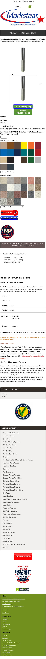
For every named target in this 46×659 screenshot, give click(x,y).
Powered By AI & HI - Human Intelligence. (13, 606)
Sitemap (4, 626)
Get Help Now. (17, 1)
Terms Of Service (7, 655)
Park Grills (6, 538)
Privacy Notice (6, 652)
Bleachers (6, 469)
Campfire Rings (8, 535)
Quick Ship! (6, 439)
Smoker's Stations (9, 532)
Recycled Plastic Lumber (11, 433)
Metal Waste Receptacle (11, 502)
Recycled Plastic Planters (11, 487)
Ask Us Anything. (6, 604)
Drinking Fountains (9, 445)
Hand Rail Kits (7, 448)
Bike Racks (4, 41)
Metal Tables (7, 505)
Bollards (5, 457)
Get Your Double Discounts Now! (11, 601)
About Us (4, 635)
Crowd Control (8, 541)
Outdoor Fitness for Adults (11, 475)
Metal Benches (8, 496)
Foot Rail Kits (7, 451)
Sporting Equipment (9, 517)
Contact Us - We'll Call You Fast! (10, 642)
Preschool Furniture (9, 508)
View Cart (4, 619)
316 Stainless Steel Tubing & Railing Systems (18, 460)
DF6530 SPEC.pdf (10, 260)
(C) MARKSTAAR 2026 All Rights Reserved (13, 599)
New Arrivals (5, 612)
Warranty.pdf (8, 262)
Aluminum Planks (8, 436)
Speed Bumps (7, 526)
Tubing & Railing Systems (11, 442)
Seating (5, 547)
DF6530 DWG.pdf (10, 257)
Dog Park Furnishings (10, 511)
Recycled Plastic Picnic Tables (13, 490)
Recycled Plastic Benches (11, 484)
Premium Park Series (10, 454)
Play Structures (8, 472)
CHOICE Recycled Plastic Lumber (14, 544)
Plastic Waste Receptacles (12, 514)
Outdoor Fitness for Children (12, 478)
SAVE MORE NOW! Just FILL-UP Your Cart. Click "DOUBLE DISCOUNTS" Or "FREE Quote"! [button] (22, 245)
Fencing (5, 520)
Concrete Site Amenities (11, 481)
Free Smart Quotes (7, 647)
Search (4, 621)
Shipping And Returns (8, 650)
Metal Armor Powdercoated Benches (15, 499)
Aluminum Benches (9, 466)
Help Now (4, 638)
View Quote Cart (28, 1)
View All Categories (7, 629)
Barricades (6, 529)
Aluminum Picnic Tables (11, 463)
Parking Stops (7, 523)
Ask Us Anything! (6, 640)
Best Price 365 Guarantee (9, 645)
